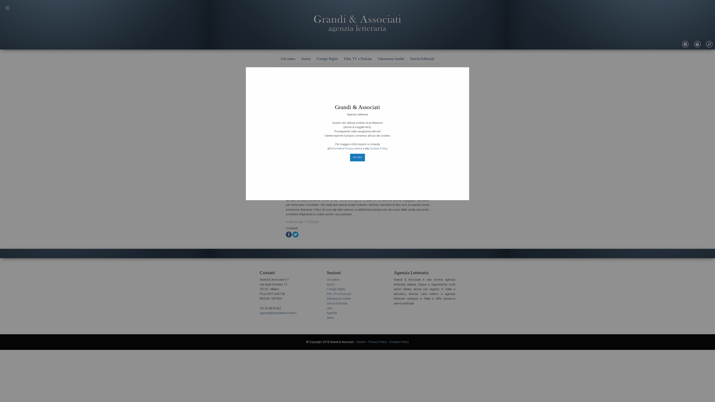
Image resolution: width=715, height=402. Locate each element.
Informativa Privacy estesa (346, 148)
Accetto (357, 157)
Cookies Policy (378, 148)
